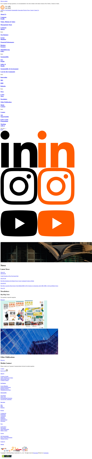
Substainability (4, 392)
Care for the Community (6, 399)
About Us (3, 10)
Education (3, 421)
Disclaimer (35, 453)
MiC (2, 405)
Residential (3, 414)
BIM (2, 406)
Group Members (4, 386)
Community (3, 416)
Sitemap (2, 444)
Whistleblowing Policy (6, 390)
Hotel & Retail (4, 419)
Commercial (3, 413)
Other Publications (5, 429)
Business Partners (5, 388)
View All (3, 272)
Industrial (3, 417)
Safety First (3, 396)
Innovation (20, 10)
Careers (32, 10)
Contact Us (36, 10)
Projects (25, 10)
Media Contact (4, 430)
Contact (2, 368)
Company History (5, 380)
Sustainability (15, 10)
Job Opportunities (5, 436)
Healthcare (3, 418)
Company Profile (4, 376)
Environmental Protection (6, 398)
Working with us (4, 438)
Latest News (3, 426)
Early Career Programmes (6, 437)
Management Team (5, 379)
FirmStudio (46, 453)
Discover (3, 299)
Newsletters (3, 428)
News (28, 10)
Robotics (3, 407)
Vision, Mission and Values (7, 377)
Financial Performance (6, 387)
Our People (3, 395)
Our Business (8, 10)
